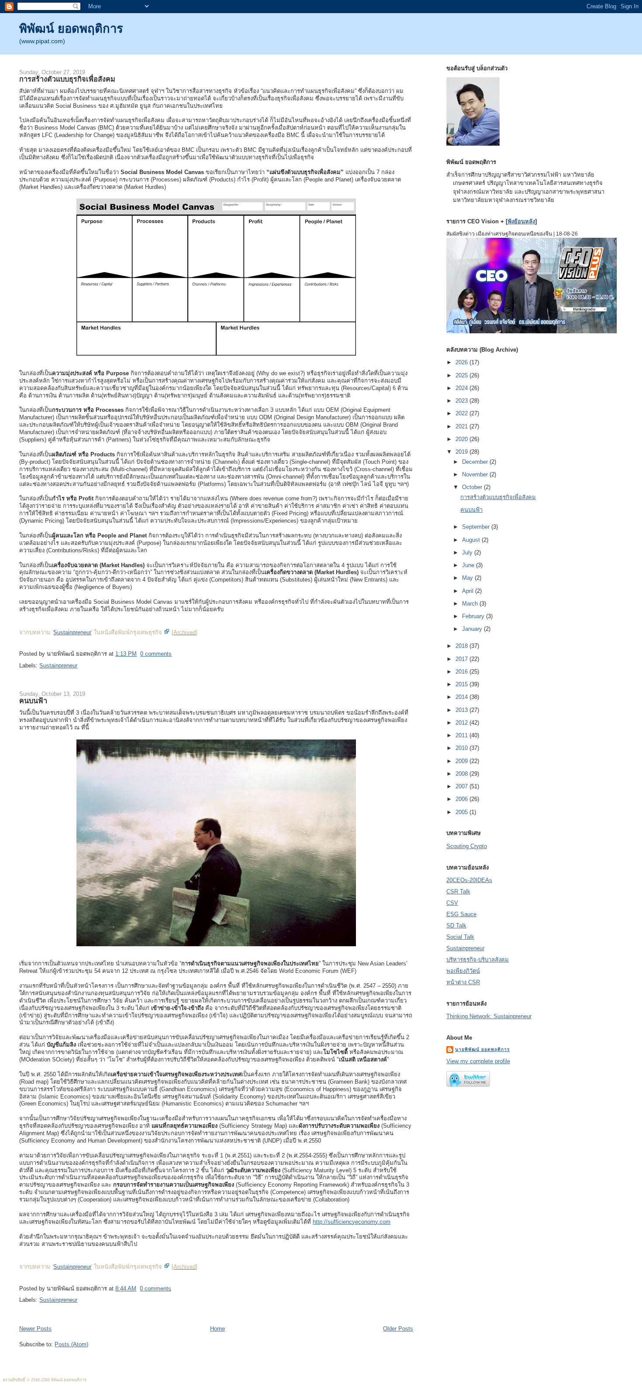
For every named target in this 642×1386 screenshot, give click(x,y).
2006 (462, 799)
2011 (462, 735)
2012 (462, 722)
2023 (462, 400)
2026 (462, 362)
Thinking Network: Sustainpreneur (489, 1016)
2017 (462, 659)
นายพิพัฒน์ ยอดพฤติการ (482, 1049)
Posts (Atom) (71, 1344)
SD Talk (456, 925)
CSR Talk (458, 891)
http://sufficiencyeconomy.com (351, 1221)
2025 (462, 375)
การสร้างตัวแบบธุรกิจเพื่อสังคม (67, 79)
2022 (462, 413)
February (474, 616)
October (473, 487)
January (473, 629)
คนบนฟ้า (33, 701)
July (468, 552)
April (468, 591)
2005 (462, 812)
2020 (462, 439)
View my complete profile (478, 1061)
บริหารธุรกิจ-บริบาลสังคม (477, 959)
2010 (462, 748)
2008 (462, 773)
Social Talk (460, 937)
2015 (462, 684)
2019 (462, 451)
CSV (452, 903)
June (469, 565)
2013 (462, 710)
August (472, 540)
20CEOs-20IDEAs (469, 880)
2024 (462, 388)
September (476, 527)
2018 (462, 646)
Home (217, 1328)
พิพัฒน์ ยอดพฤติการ (71, 28)
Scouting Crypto (466, 846)
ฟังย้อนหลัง (521, 221)
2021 (462, 426)
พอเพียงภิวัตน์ (463, 971)
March (471, 603)
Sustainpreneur (72, 632)
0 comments (156, 653)
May (468, 578)
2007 (462, 786)
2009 (462, 761)
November (476, 474)
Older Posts (398, 1328)
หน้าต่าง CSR (463, 982)
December (476, 462)
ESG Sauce (461, 914)
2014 (462, 697)
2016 (462, 671)
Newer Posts (35, 1328)
